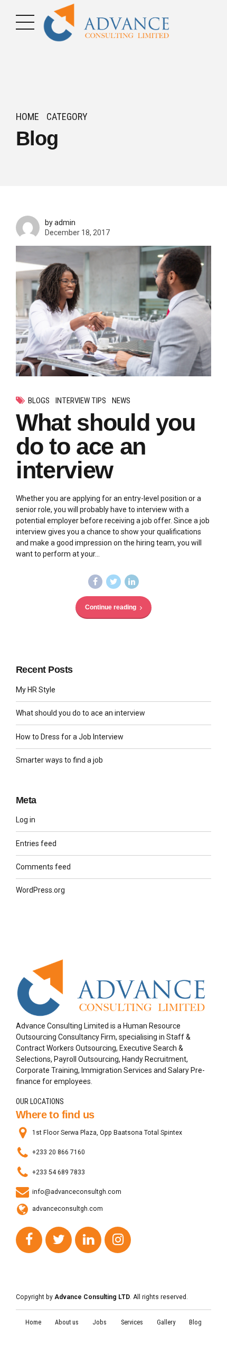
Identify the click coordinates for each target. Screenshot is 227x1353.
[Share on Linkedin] (132, 581)
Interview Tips (80, 400)
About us (67, 1322)
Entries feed (36, 843)
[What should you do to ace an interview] (113, 311)
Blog (195, 1322)
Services (132, 1322)
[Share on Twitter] (113, 581)
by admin (60, 222)
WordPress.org (40, 890)
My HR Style (35, 689)
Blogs (39, 400)
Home (27, 116)
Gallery (166, 1322)
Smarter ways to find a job (59, 760)
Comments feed (43, 867)
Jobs (99, 1322)
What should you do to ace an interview (105, 446)
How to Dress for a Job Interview (70, 737)
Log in (25, 819)
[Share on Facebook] (95, 581)
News (121, 400)
